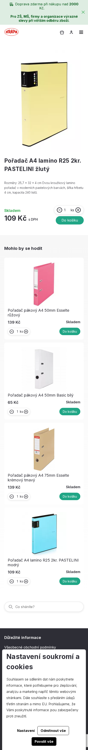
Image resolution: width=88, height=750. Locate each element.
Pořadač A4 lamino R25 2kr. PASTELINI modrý (43, 562)
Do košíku (70, 220)
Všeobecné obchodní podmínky (30, 647)
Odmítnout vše (53, 730)
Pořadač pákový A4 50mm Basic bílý (40, 395)
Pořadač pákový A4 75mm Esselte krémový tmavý (38, 477)
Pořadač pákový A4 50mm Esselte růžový (38, 312)
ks (72, 210)
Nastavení (26, 730)
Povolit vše (44, 741)
